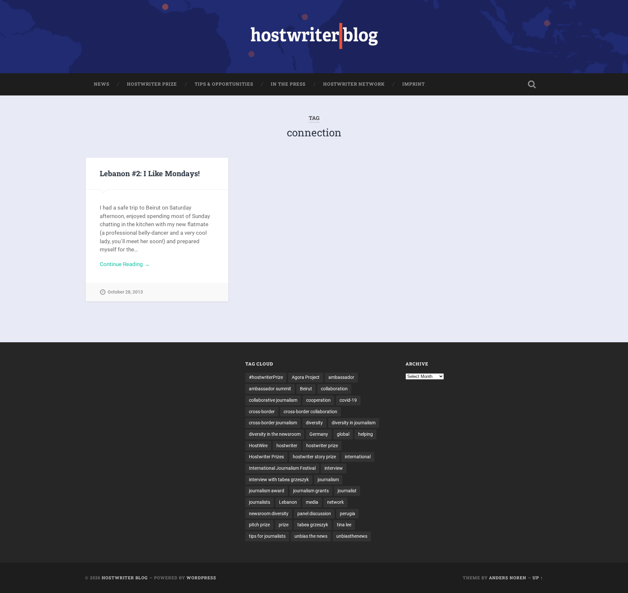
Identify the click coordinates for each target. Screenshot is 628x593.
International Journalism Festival (282, 468)
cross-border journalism (273, 422)
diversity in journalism (353, 422)
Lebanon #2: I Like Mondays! (150, 173)
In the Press (288, 84)
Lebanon (288, 502)
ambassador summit (270, 388)
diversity (314, 422)
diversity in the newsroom (275, 434)
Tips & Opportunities (224, 84)
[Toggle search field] (532, 84)
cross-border (262, 411)
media (312, 502)
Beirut (306, 388)
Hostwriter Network (354, 84)
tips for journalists (267, 536)
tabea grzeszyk (312, 524)
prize (283, 524)
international (358, 456)
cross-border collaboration (310, 411)
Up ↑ (537, 577)
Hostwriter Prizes (266, 456)
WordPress (201, 577)
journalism (328, 479)
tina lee (344, 524)
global (343, 434)
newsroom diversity (268, 513)
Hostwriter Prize (152, 84)
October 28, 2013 (125, 292)
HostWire (258, 445)
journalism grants (311, 490)
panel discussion (314, 513)
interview (333, 468)
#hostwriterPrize (266, 377)
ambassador (341, 377)
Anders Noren (507, 577)
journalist (347, 490)
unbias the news (310, 536)
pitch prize (259, 524)
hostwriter (286, 445)
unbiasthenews (351, 536)
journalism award (266, 490)
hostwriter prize (322, 445)
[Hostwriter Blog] (314, 36)
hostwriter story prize (314, 456)
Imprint (413, 84)
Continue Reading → (125, 264)
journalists (259, 502)
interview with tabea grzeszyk (279, 479)
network (335, 502)
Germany (318, 434)
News (101, 84)
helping (365, 434)
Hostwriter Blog (125, 577)
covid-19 (348, 400)
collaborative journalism (273, 400)
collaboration (334, 388)
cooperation (318, 400)
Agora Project (306, 377)
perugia (347, 513)
